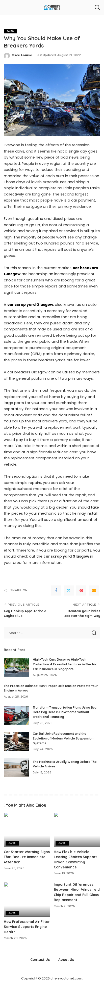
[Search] (97, 7)
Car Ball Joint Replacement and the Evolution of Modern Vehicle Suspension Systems (63, 738)
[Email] (94, 590)
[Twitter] (69, 590)
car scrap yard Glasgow (30, 304)
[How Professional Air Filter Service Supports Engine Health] (27, 899)
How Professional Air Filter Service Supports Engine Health (27, 926)
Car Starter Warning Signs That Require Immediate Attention (27, 857)
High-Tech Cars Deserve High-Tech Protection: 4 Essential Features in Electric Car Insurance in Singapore (65, 664)
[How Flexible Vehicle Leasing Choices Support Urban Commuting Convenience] (77, 829)
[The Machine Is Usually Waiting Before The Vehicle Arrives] (16, 767)
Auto (10, 31)
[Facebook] (56, 590)
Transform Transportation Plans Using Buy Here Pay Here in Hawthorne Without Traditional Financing (64, 712)
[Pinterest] (81, 590)
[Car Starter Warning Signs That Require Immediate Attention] (27, 829)
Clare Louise (22, 55)
